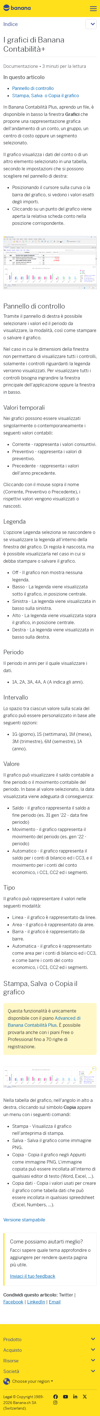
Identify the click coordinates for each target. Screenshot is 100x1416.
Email (55, 1302)
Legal (7, 1396)
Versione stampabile (24, 1220)
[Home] (21, 8)
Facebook (13, 1302)
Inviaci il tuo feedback (32, 1276)
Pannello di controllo (33, 88)
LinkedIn (36, 1302)
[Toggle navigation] (92, 8)
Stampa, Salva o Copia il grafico (45, 96)
